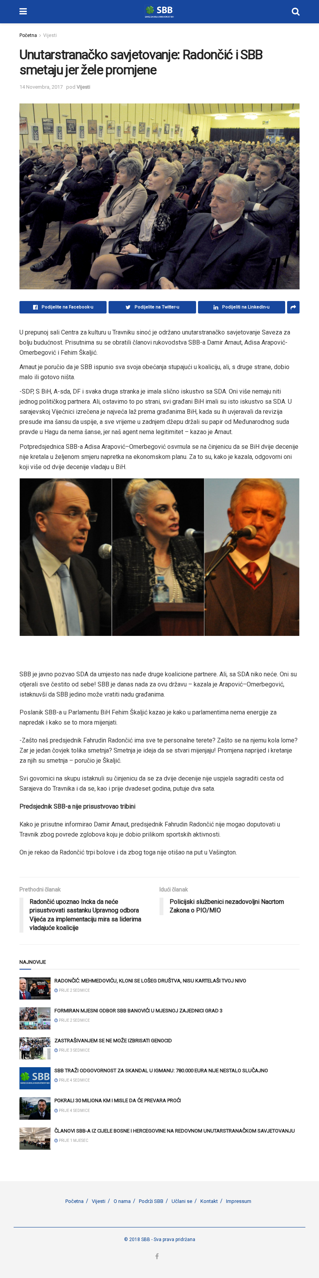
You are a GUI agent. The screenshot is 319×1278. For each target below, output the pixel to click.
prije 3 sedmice (74, 1050)
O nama (122, 1201)
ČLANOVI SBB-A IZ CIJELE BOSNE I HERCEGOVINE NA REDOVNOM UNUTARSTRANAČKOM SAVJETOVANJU (174, 1131)
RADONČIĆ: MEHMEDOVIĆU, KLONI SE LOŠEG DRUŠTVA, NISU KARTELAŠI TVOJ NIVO (150, 981)
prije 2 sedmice (74, 990)
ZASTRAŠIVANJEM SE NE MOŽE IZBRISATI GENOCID (113, 1040)
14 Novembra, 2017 (41, 87)
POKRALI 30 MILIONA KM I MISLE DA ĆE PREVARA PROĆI (117, 1100)
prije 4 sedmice (74, 1080)
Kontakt (209, 1201)
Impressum (238, 1201)
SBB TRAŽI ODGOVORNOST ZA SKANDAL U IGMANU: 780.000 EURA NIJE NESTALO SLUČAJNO (161, 1070)
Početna (28, 35)
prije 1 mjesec (73, 1140)
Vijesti (50, 35)
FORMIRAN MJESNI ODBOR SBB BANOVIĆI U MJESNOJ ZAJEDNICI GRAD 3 (138, 1011)
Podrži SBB (151, 1201)
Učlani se (182, 1201)
